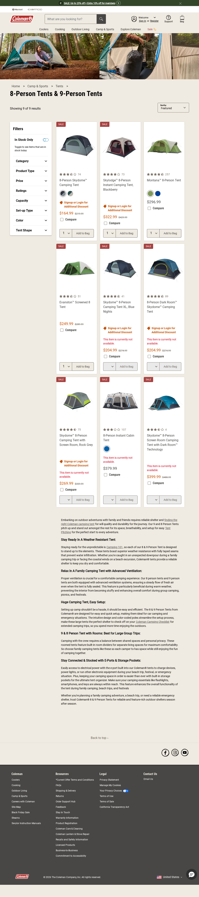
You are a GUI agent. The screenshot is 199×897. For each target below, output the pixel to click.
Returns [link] (60, 796)
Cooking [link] (16, 785)
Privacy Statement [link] (109, 779)
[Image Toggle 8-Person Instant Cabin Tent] (137, 425)
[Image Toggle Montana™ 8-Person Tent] (180, 169)
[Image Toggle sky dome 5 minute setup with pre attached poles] (93, 425)
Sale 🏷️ (152, 29)
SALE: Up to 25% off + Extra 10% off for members (89, 3)
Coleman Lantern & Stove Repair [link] (72, 834)
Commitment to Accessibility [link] (71, 856)
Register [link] (154, 21)
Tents (60, 86)
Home (16, 86)
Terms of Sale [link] (107, 801)
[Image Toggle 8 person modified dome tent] (137, 291)
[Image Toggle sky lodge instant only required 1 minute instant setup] (137, 169)
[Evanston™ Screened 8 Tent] (76, 309)
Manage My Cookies (110, 785)
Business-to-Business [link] (67, 850)
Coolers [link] (16, 779)
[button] (31, 3)
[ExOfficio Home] (35, 9)
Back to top (99, 738)
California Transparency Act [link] (114, 807)
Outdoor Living (80, 29)
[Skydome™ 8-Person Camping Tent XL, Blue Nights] (120, 309)
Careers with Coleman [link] (23, 801)
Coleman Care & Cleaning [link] (69, 828)
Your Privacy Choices (111, 790)
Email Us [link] (148, 779)
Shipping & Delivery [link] (66, 790)
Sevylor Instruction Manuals (26, 823)
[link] (31, 161)
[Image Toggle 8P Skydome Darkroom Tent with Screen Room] (180, 425)
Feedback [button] (61, 807)
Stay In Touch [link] (63, 812)
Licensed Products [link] (65, 845)
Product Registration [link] (66, 823)
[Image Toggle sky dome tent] (93, 169)
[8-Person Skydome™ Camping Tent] (76, 181)
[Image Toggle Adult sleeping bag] (93, 291)
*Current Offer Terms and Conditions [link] (75, 779)
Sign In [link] (142, 21)
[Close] (182, 3)
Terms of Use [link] (106, 796)
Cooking (60, 29)
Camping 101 (114, 547)
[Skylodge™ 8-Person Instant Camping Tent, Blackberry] (120, 181)
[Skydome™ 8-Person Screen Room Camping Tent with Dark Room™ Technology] (164, 442)
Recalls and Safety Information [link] (72, 839)
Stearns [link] (16, 818)
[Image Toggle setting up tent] (180, 291)
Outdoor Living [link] (19, 790)
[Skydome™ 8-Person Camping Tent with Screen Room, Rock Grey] (76, 442)
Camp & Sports (105, 29)
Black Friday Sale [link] (21, 812)
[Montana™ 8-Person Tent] (164, 181)
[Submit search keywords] (101, 19)
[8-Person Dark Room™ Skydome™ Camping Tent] (164, 309)
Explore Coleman (131, 29)
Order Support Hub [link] (65, 801)
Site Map (16, 807)
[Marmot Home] (17, 9)
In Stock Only (24, 140)
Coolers (43, 29)
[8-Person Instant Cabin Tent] (120, 442)
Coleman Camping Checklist (152, 621)
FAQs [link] (58, 785)
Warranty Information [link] (67, 818)
